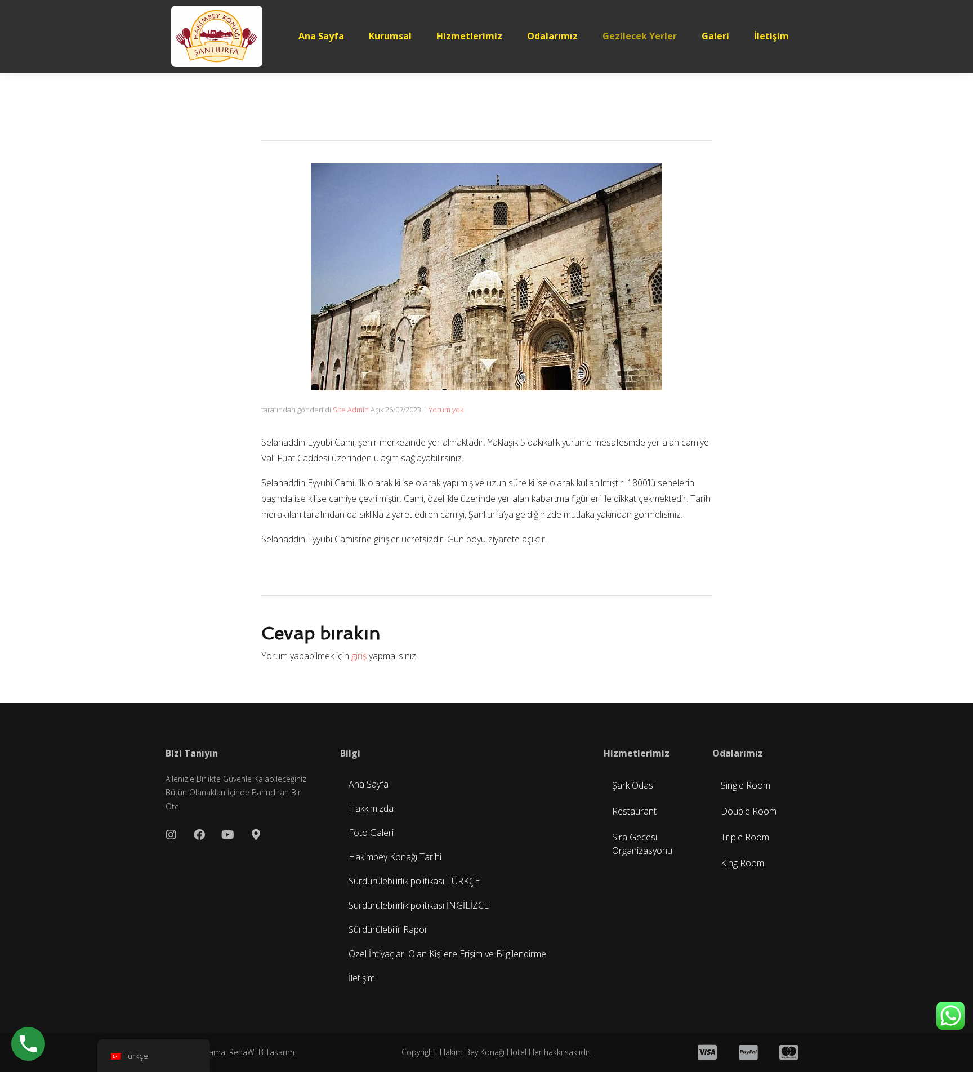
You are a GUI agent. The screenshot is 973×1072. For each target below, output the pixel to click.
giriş (359, 656)
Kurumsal (390, 36)
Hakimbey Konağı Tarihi (395, 857)
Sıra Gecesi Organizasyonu (642, 844)
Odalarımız (552, 36)
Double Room (748, 811)
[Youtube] (227, 834)
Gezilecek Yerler (639, 36)
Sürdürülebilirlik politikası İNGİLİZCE (419, 905)
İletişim (771, 36)
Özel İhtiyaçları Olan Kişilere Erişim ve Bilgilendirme (447, 954)
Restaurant (634, 811)
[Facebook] (199, 834)
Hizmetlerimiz (469, 36)
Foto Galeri (371, 832)
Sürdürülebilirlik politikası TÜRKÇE (414, 881)
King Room (742, 863)
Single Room (745, 785)
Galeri (715, 36)
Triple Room (745, 837)
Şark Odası (633, 785)
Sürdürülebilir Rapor (388, 929)
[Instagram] (171, 834)
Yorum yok (446, 409)
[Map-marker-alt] (255, 834)
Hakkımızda (371, 808)
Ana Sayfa (321, 36)
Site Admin (351, 409)
